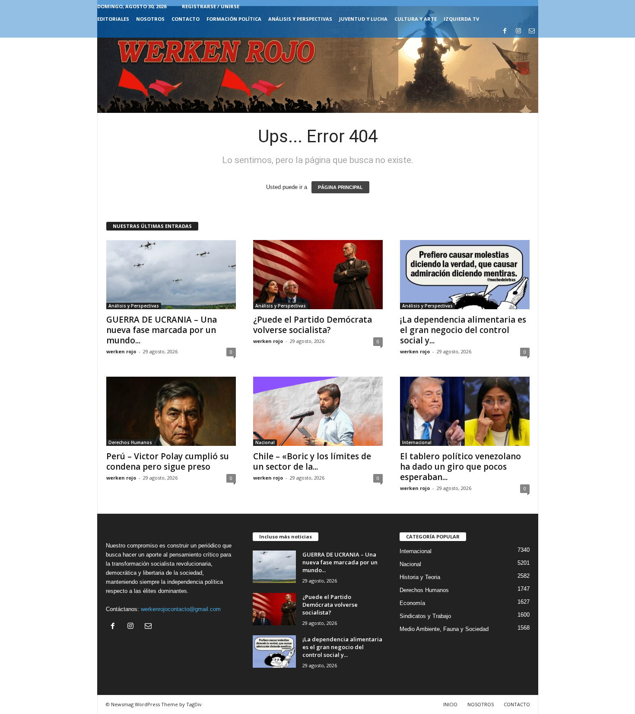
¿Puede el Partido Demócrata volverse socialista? (312, 325)
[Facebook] (505, 31)
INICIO (450, 704)
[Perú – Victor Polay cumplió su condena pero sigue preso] (171, 411)
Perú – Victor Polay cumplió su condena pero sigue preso (167, 461)
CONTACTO (185, 19)
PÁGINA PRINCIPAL (340, 187)
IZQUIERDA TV (461, 19)
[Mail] (532, 31)
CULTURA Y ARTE (415, 19)
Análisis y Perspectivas (300, 19)
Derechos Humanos (130, 442)
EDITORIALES (113, 19)
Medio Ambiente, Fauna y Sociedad (444, 629)
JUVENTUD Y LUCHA (363, 19)
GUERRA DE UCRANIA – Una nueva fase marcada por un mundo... (161, 330)
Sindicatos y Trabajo (425, 616)
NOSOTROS (150, 19)
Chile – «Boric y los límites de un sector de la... (312, 461)
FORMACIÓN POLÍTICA (233, 19)
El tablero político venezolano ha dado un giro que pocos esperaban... (460, 467)
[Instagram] (518, 31)
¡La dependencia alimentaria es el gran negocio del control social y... (463, 330)
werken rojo (121, 351)
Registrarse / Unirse (210, 6)
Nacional (265, 442)
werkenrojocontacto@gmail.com (181, 609)
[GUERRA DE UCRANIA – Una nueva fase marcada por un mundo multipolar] (171, 274)
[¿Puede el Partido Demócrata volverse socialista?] (318, 274)
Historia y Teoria (420, 577)
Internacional (417, 442)
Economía (412, 603)
